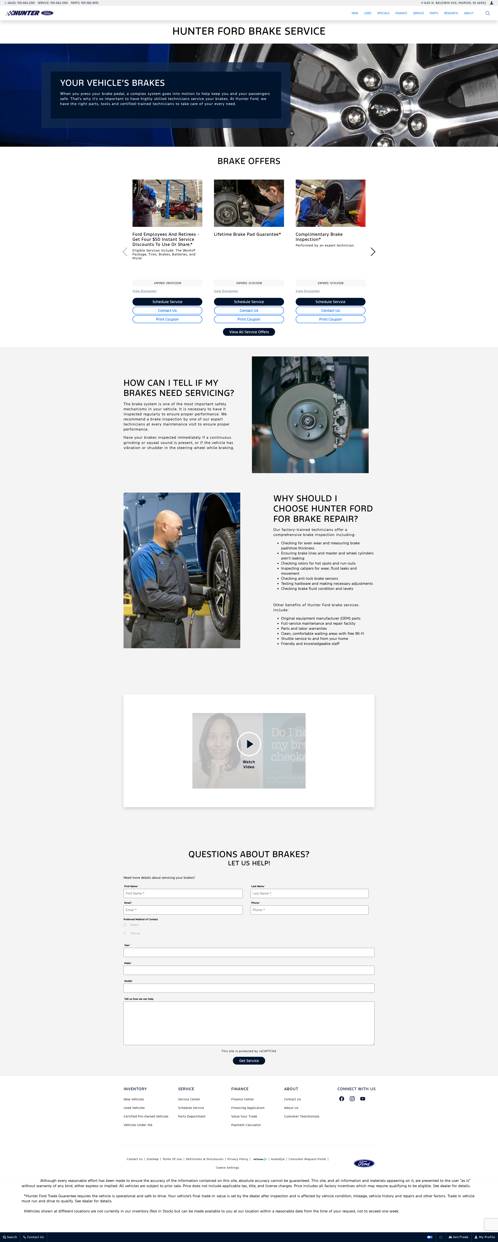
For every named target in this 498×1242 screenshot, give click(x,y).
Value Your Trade (244, 1116)
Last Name (258, 886)
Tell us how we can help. (139, 999)
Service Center (189, 1099)
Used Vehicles (134, 1108)
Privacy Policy (237, 1159)
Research (451, 13)
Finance (401, 13)
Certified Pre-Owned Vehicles (146, 1116)
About (469, 13)
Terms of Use (172, 1159)
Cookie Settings (227, 1167)
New (355, 13)
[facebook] (342, 1098)
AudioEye (278, 1159)
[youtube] (363, 1098)
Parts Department (192, 1116)
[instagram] (352, 1098)
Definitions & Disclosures (205, 1159)
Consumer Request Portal (307, 1159)
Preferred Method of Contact (141, 919)
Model (128, 981)
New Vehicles (134, 1099)
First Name (131, 886)
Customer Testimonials (301, 1116)
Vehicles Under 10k (138, 1125)
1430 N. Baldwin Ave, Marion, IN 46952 (455, 3)
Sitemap (153, 1159)
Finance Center (242, 1099)
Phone (255, 902)
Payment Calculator (246, 1125)
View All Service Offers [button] (249, 332)
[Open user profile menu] (491, 3)
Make (128, 963)
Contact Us (167, 310)
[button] (487, 13)
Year (127, 945)
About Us (291, 1108)
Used (367, 13)
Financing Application (248, 1108)
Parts (434, 13)
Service (418, 13)
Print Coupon (167, 319)
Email (128, 902)
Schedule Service (167, 301)
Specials (383, 13)
